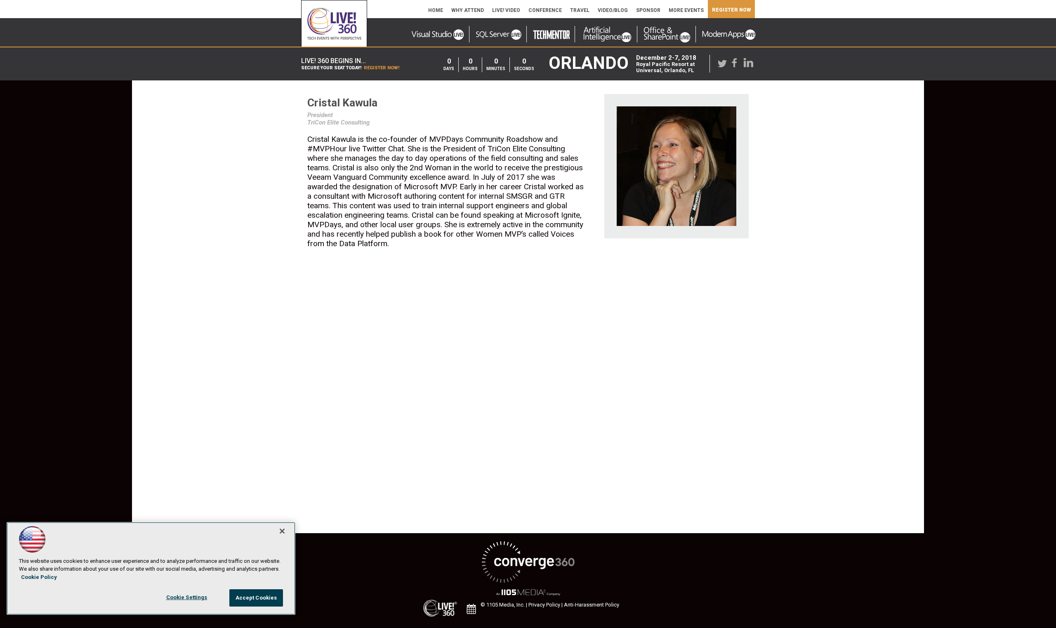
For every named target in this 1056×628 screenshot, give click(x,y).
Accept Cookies (256, 598)
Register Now (731, 10)
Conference (545, 10)
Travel (579, 10)
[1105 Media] (528, 592)
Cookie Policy (39, 577)
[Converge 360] (528, 562)
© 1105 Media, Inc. (503, 605)
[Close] (282, 531)
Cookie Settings (186, 597)
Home (435, 10)
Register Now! (381, 68)
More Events (686, 10)
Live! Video (506, 10)
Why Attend (467, 10)
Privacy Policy (544, 605)
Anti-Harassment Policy (591, 605)
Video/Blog (613, 10)
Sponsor (648, 10)
